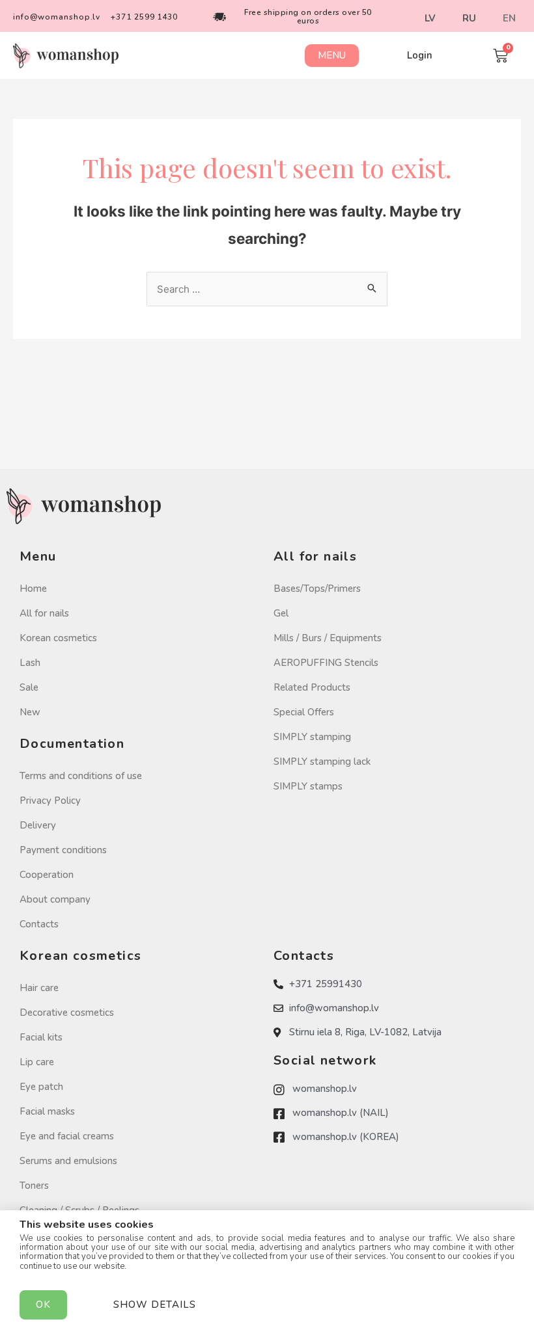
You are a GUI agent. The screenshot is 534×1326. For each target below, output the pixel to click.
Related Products (312, 687)
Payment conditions (63, 849)
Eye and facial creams (67, 1136)
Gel (281, 613)
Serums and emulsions (68, 1160)
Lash (30, 662)
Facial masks (47, 1111)
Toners (34, 1185)
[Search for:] (267, 289)
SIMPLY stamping (312, 736)
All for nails (44, 613)
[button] (332, 55)
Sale (29, 687)
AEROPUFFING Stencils (326, 662)
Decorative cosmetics (67, 1012)
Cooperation (47, 874)
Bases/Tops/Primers (317, 588)
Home (33, 588)
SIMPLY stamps (308, 786)
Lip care (37, 1061)
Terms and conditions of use (81, 775)
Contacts (39, 924)
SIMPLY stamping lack (322, 761)
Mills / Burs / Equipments (328, 637)
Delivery (38, 825)
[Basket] (500, 56)
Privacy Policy (50, 800)
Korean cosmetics (58, 637)
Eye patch (41, 1086)
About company (55, 899)
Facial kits (41, 1037)
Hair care (39, 987)
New (30, 712)
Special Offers (304, 712)
